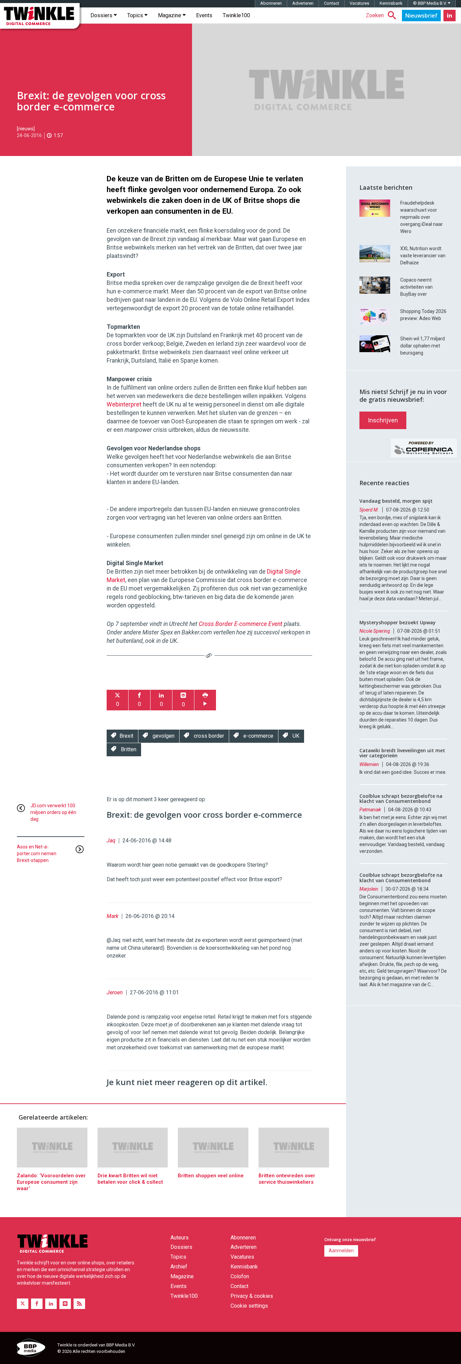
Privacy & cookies (252, 1296)
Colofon (240, 1276)
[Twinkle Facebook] (37, 1304)
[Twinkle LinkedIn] (449, 15)
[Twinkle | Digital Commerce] (40, 16)
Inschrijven (383, 420)
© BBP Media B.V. (430, 3)
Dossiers (102, 15)
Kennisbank (391, 3)
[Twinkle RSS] (79, 1304)
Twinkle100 (236, 15)
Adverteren (303, 3)
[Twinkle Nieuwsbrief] (421, 15)
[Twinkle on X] (22, 1304)
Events (204, 15)
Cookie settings (249, 1306)
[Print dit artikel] (205, 700)
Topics (135, 15)
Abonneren (271, 3)
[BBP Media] (34, 1349)
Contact (331, 3)
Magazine (170, 15)
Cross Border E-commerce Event (240, 624)
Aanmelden (341, 1250)
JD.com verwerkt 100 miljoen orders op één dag (53, 812)
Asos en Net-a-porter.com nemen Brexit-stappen (36, 853)
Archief (178, 1266)
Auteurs (179, 1237)
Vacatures (359, 3)
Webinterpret (124, 404)
